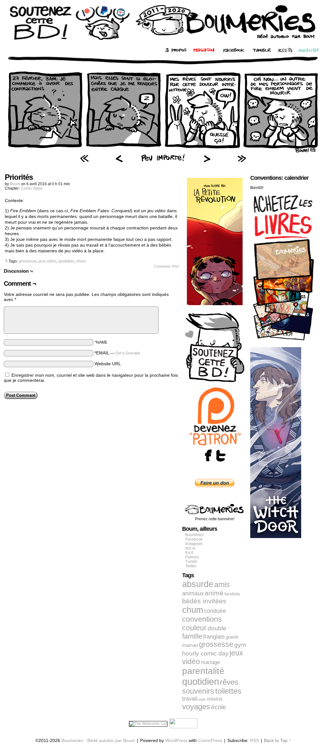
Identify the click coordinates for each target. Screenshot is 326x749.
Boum (15, 184)
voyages (196, 706)
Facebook (193, 539)
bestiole (232, 593)
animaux (193, 593)
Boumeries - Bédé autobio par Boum (98, 740)
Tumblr (191, 561)
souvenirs (198, 691)
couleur (194, 628)
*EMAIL (117, 352)
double (217, 628)
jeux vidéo (47, 261)
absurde (197, 584)
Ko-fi (189, 552)
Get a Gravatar (127, 353)
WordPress (176, 740)
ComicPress (210, 740)
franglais (214, 636)
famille (192, 636)
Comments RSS (166, 266)
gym (240, 644)
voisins (215, 699)
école (218, 707)
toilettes (228, 691)
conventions (202, 619)
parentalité (203, 671)
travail (189, 699)
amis (222, 584)
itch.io (190, 548)
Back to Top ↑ (277, 740)
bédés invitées (204, 601)
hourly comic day (205, 653)
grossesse (28, 261)
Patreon (192, 557)
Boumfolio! (194, 535)
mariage (210, 662)
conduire (215, 611)
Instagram (193, 544)
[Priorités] (163, 151)
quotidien (66, 261)
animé (214, 593)
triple (202, 699)
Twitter (190, 566)
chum (192, 610)
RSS (254, 740)
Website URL (108, 363)
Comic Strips (32, 188)
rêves (81, 261)
